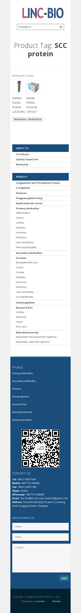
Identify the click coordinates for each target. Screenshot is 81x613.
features (21, 193)
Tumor (19, 322)
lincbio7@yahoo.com (56, 498)
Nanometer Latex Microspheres (33, 341)
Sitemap (56, 601)
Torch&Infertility (24, 297)
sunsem (41, 601)
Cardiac (20, 222)
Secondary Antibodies (29, 253)
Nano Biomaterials (27, 332)
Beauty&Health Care (27, 262)
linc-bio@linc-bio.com (32, 498)
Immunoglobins (25, 302)
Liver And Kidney (25, 242)
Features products (22, 419)
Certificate (22, 154)
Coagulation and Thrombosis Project (38, 183)
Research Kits (24, 307)
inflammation (23, 212)
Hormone (21, 232)
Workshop (22, 164)
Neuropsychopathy (26, 247)
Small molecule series (29, 203)
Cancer (20, 217)
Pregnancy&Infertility (29, 198)
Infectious (21, 237)
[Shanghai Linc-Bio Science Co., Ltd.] (42, 14)
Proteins (21, 258)
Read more (20, 119)
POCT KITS (21, 326)
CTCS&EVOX (23, 188)
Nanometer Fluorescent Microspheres (36, 337)
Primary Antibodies (27, 208)
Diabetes (21, 227)
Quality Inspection (27, 159)
